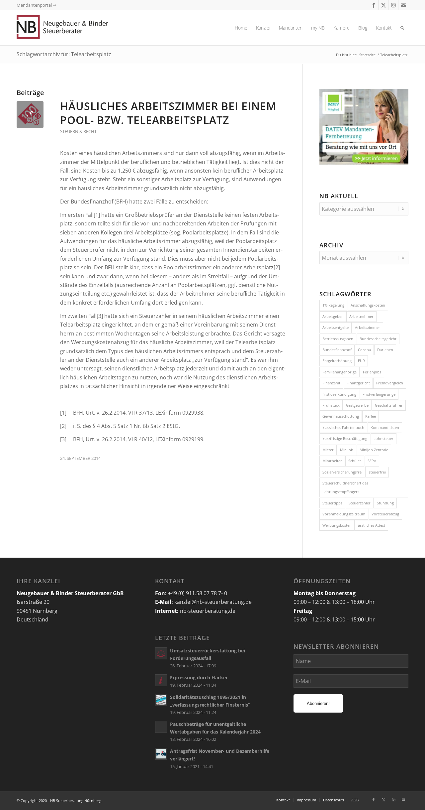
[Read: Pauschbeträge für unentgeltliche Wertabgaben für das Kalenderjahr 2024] (161, 727)
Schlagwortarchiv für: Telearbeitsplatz (64, 54)
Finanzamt (331, 382)
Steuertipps (332, 502)
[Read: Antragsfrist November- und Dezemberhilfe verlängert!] (161, 754)
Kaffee (370, 416)
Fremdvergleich (389, 382)
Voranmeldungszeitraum (343, 513)
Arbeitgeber (332, 316)
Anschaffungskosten (368, 305)
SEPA (372, 460)
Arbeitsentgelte (335, 327)
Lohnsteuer (383, 438)
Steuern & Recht (78, 131)
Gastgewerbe (357, 405)
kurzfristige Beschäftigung (344, 438)
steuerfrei (377, 472)
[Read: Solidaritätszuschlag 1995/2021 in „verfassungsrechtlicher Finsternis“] (161, 700)
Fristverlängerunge (379, 394)
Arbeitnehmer (361, 316)
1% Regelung (333, 305)
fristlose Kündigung (339, 394)
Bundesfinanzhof (337, 349)
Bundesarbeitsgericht (378, 338)
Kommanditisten (385, 427)
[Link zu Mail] (403, 5)
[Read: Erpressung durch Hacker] (161, 680)
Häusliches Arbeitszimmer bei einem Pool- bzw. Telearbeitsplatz (168, 113)
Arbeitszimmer (367, 327)
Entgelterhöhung (337, 360)
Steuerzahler (360, 502)
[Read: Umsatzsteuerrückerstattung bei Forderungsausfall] (161, 653)
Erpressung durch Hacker (199, 677)
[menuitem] (241, 27)
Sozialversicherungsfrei (342, 472)
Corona (364, 349)
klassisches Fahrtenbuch (343, 427)
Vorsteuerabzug (385, 513)
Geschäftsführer (389, 405)
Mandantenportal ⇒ (36, 5)
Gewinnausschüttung (340, 416)
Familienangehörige (339, 371)
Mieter (328, 449)
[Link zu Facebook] (373, 5)
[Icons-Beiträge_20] (30, 114)
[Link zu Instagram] (393, 5)
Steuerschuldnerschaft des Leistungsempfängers (345, 487)
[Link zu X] (383, 5)
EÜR (361, 360)
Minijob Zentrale (374, 449)
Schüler (354, 460)
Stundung (385, 502)
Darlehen (385, 349)
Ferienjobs (372, 371)
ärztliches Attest (371, 525)
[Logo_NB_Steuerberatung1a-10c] (73, 27)
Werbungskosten (337, 525)
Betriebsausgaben (337, 338)
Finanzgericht (358, 382)
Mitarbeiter (332, 460)
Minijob (346, 449)
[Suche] (402, 27)
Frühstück (331, 405)
